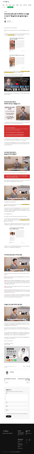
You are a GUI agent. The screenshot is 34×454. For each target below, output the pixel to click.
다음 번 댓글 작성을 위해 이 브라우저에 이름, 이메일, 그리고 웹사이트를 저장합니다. (17, 413)
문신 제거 (6, 11)
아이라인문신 (6, 366)
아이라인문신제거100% (11, 366)
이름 (6, 402)
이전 (6, 382)
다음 (27, 382)
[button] (17, 113)
